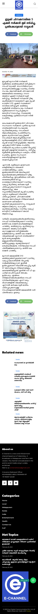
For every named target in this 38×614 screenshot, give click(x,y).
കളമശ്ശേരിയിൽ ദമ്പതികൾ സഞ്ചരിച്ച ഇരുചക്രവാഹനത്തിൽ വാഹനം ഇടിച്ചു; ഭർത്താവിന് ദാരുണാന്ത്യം (24, 377)
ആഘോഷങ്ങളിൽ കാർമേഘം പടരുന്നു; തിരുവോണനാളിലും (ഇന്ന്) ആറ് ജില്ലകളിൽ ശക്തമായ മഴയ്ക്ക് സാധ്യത (23, 420)
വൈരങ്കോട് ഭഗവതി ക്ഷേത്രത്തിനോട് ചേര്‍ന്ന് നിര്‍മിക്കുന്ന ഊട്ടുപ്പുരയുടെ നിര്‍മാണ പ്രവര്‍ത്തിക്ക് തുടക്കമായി (19, 542)
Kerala (19, 15)
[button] (33, 580)
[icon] (4, 488)
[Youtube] (16, 483)
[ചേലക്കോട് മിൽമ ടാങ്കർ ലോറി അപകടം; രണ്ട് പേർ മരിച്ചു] (7, 389)
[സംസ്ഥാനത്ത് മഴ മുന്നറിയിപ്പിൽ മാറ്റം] (7, 362)
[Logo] (19, 5)
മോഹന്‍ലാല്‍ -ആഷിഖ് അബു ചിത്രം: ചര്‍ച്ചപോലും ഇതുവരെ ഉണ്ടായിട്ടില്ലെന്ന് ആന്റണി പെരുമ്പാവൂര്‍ (18, 562)
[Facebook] (10, 483)
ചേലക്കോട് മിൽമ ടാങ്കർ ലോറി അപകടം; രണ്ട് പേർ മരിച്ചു (23, 391)
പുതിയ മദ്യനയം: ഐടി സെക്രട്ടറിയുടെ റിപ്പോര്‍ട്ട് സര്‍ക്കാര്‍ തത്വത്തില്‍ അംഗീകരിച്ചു (18, 552)
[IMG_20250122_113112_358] (19, 79)
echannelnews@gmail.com (20, 468)
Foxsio (28, 611)
